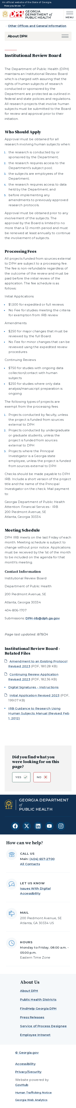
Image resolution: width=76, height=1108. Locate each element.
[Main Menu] (69, 14)
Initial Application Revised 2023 (35, 695)
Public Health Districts (38, 999)
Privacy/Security (28, 1072)
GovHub (21, 1085)
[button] (65, 36)
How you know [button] (12, 6)
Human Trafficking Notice (33, 1092)
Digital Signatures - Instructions (33, 687)
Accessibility (25, 1064)
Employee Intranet (35, 1035)
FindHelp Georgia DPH (38, 1008)
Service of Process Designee (43, 1026)
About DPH (17, 36)
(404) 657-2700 (42, 859)
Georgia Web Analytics (31, 1099)
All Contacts (30, 864)
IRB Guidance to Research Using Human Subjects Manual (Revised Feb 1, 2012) (38, 713)
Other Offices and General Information (37, 26)
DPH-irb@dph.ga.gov (43, 618)
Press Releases (32, 1017)
